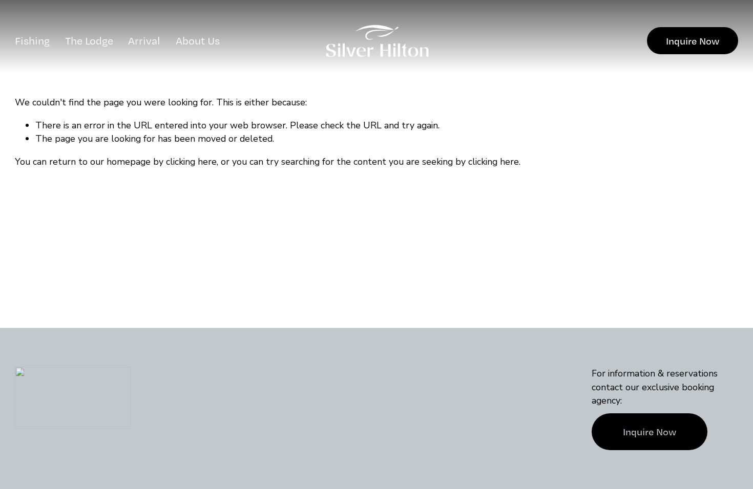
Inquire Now (692, 41)
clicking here (191, 161)
